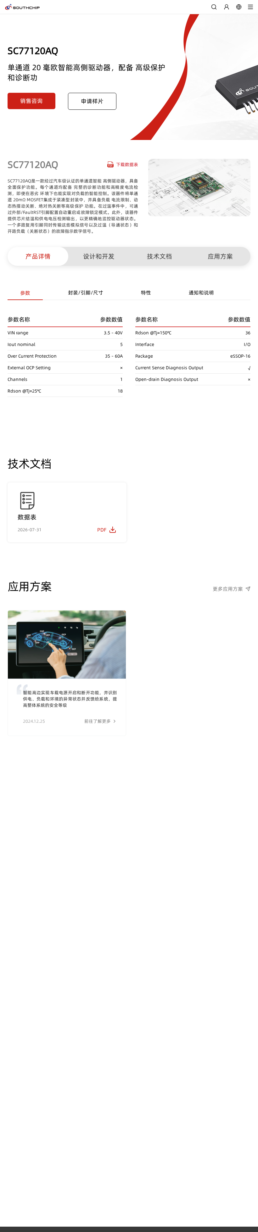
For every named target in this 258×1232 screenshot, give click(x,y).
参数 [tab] (25, 292)
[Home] (22, 7)
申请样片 (92, 101)
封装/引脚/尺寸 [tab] (85, 292)
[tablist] (129, 293)
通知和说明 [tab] (201, 292)
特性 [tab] (146, 292)
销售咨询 (31, 101)
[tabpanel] (129, 348)
